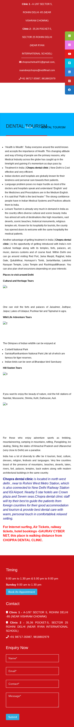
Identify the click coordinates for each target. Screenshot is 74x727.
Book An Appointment (21, 591)
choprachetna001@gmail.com (38, 62)
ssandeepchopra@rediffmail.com (37, 70)
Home (29, 127)
